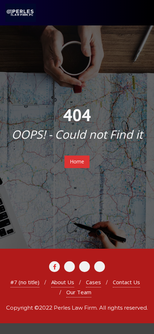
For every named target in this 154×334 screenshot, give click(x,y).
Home (77, 161)
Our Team (78, 292)
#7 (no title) (24, 282)
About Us (62, 282)
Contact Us (126, 282)
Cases (93, 282)
